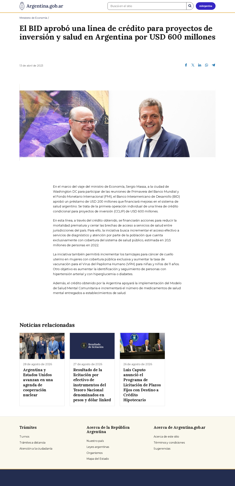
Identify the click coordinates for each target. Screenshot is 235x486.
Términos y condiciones (169, 442)
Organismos (95, 453)
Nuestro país (95, 441)
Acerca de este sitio (166, 436)
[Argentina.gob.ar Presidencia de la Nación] (41, 6)
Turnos (24, 436)
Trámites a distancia (32, 442)
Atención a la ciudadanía (35, 448)
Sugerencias (162, 448)
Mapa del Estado (98, 458)
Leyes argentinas (98, 447)
